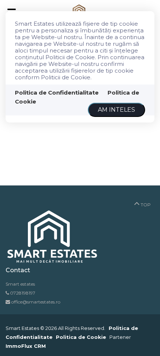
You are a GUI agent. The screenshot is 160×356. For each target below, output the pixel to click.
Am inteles (116, 109)
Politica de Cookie (81, 337)
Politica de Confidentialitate (57, 92)
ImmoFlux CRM (26, 346)
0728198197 (22, 293)
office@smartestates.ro (35, 302)
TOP (145, 204)
